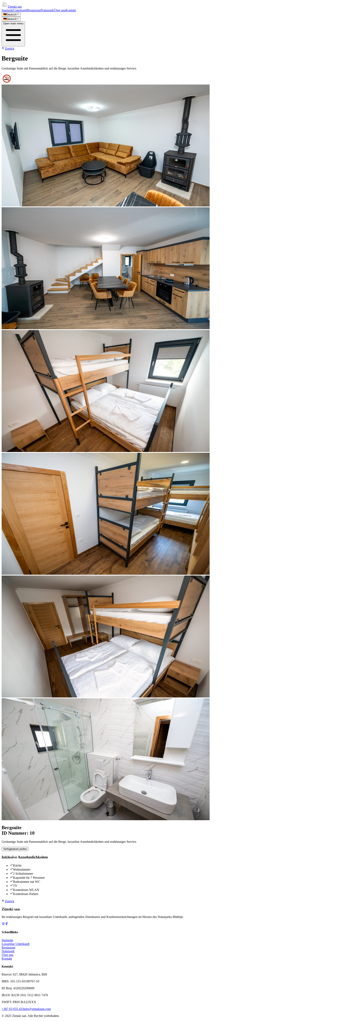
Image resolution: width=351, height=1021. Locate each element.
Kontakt (71, 10)
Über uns (60, 10)
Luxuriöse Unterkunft (15, 944)
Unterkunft (20, 10)
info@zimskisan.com (37, 1009)
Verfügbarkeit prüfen (15, 848)
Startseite (7, 10)
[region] (175, 453)
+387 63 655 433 (13, 1009)
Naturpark (47, 10)
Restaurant (34, 10)
